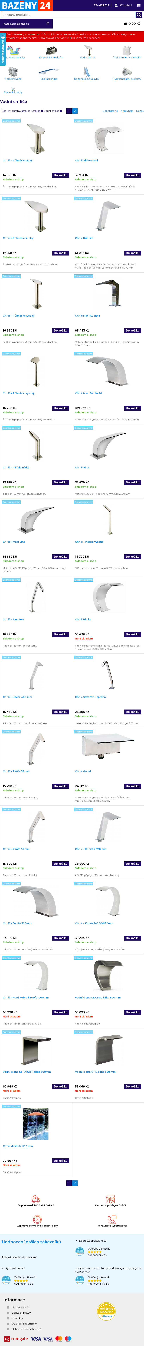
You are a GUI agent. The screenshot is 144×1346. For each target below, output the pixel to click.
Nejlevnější (126, 110)
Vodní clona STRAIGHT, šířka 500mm (27, 1071)
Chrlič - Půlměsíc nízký (17, 160)
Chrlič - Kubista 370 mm (90, 849)
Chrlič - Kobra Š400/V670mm (94, 923)
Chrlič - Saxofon (13, 619)
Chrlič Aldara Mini (86, 160)
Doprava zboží (20, 1307)
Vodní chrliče (52, 110)
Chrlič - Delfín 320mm (17, 923)
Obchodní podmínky (24, 1323)
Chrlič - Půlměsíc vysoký (18, 315)
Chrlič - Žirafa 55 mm (16, 771)
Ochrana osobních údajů (26, 1329)
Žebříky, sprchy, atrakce (16, 110)
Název (140, 110)
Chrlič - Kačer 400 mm (17, 697)
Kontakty (17, 1318)
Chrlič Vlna (82, 467)
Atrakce (36, 110)
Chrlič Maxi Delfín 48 (88, 393)
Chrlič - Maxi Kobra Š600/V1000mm (26, 997)
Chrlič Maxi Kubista (87, 315)
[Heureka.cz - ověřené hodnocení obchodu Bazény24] (106, 1319)
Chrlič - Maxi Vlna (14, 541)
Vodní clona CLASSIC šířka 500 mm (98, 997)
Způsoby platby (21, 1312)
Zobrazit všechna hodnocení (19, 1257)
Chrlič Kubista (84, 238)
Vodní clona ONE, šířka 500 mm (95, 1071)
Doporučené (110, 110)
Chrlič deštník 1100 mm (18, 1146)
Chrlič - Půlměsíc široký (18, 238)
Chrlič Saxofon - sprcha (90, 697)
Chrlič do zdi (83, 771)
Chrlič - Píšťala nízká (16, 467)
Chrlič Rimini (83, 619)
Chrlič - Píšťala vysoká (89, 541)
